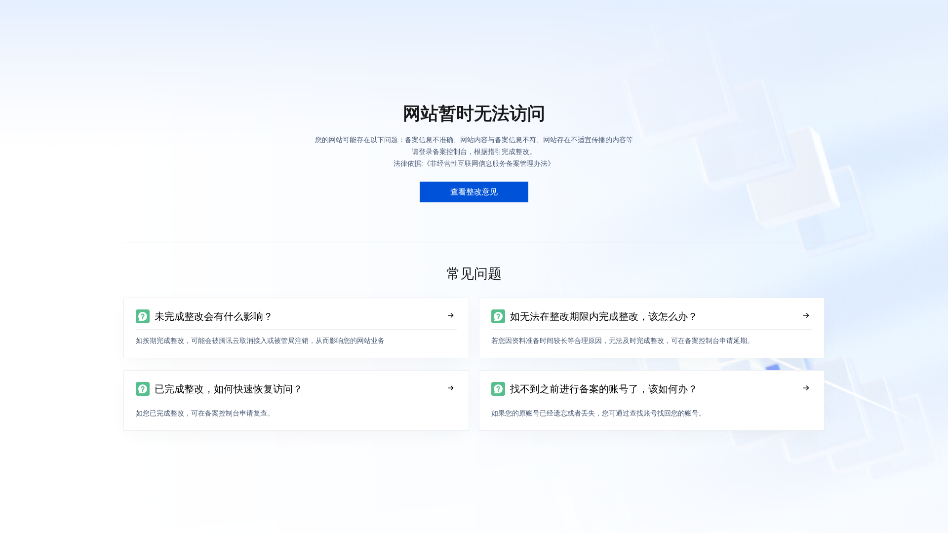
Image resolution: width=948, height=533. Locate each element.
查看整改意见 (474, 192)
